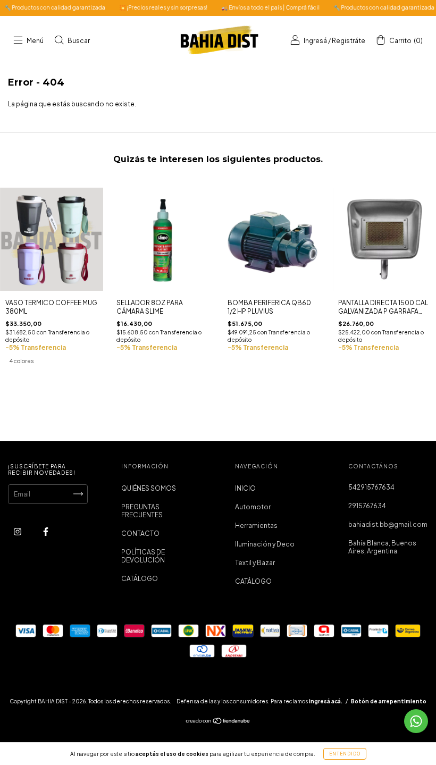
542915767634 (371, 487)
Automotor (253, 507)
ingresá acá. (325, 701)
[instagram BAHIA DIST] (18, 531)
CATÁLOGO (139, 579)
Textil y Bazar (255, 563)
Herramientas (256, 525)
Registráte (348, 41)
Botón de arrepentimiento (388, 701)
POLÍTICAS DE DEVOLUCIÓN (143, 556)
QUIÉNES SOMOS (148, 488)
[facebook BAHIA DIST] (45, 531)
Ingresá (315, 41)
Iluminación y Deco (265, 544)
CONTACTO (140, 533)
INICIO (245, 488)
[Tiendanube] (218, 722)
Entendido (344, 753)
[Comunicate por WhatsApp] (416, 721)
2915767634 (367, 506)
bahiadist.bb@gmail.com (387, 524)
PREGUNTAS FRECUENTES (142, 511)
